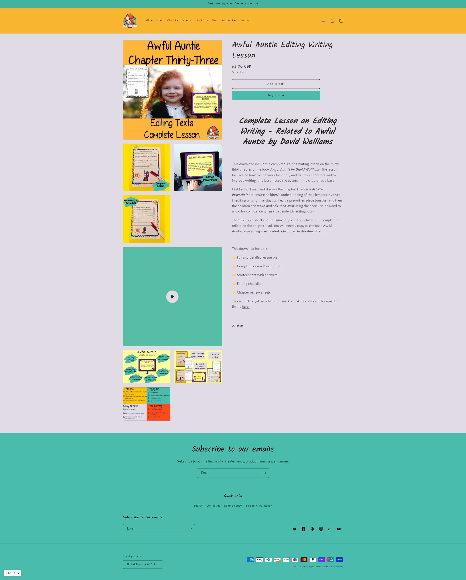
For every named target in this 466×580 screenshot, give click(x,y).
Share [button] (240, 325)
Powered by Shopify (333, 567)
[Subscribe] (264, 473)
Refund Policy (233, 505)
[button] (179, 20)
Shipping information (259, 505)
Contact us (213, 505)
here (245, 307)
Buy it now (276, 95)
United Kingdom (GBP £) (141, 564)
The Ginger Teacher (312, 567)
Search (198, 505)
